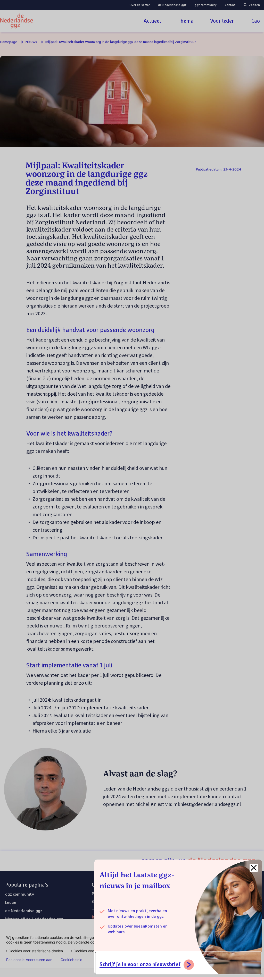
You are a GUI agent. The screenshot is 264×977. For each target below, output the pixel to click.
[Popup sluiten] (254, 868)
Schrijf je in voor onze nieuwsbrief (140, 964)
